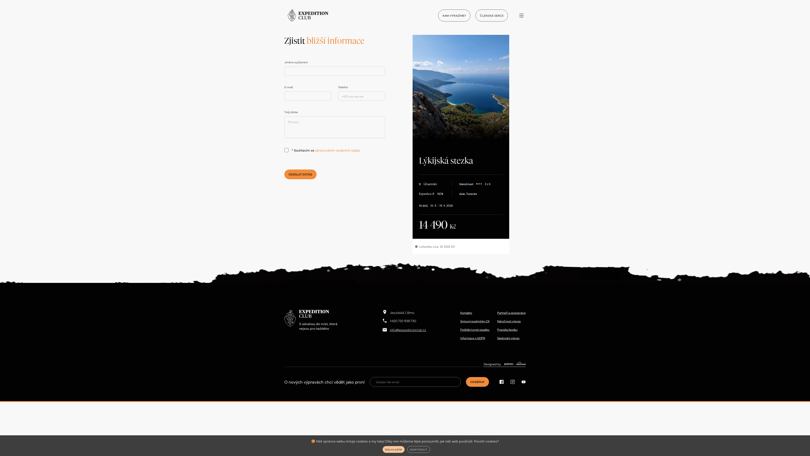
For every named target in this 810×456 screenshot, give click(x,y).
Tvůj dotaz (291, 112)
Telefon (343, 87)
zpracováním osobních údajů (337, 150)
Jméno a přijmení (296, 62)
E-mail (288, 87)
